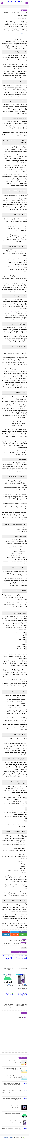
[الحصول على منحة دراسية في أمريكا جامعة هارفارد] (7, 998)
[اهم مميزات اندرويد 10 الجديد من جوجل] (7, 979)
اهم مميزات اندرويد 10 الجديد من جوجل (13, 1113)
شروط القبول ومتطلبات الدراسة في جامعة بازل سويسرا (22, 968)
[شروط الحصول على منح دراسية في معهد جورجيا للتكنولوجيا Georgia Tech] (7, 960)
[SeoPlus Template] (24, 1138)
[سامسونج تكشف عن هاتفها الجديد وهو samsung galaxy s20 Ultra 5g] (21, 979)
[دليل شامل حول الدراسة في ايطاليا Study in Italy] (21, 998)
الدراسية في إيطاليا (11, 312)
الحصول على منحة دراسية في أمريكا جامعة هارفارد (8, 1006)
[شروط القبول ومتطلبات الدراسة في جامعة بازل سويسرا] (21, 960)
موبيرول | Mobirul (8, 1137)
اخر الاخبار (24, 10)
